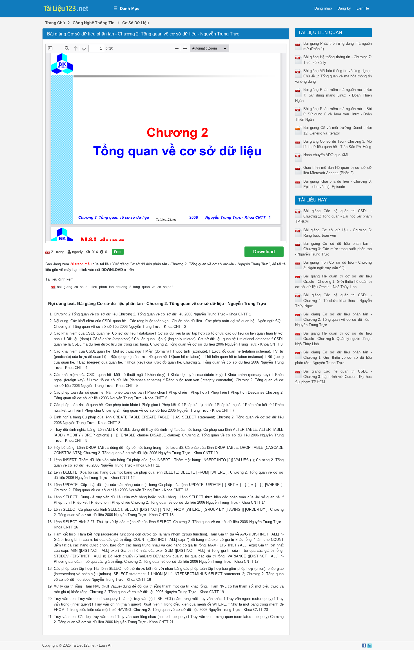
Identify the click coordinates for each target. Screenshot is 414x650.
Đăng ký (344, 8)
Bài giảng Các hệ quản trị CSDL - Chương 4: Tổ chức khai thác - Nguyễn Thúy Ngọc (333, 300)
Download (264, 251)
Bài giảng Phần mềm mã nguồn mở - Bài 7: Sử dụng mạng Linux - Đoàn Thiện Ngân (333, 95)
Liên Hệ (363, 8)
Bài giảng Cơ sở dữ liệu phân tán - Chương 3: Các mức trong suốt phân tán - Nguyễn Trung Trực (333, 248)
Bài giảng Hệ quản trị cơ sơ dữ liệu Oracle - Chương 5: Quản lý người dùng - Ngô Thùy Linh (333, 338)
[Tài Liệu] (75, 8)
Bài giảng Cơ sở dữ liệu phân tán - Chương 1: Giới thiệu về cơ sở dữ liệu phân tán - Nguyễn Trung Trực (333, 357)
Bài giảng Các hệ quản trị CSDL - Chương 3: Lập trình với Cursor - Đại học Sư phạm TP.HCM (333, 376)
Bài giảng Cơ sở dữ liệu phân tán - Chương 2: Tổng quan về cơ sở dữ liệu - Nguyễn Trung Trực (333, 319)
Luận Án (105, 645)
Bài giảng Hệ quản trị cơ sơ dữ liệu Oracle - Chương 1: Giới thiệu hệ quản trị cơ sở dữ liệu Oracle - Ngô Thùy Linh (333, 281)
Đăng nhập (323, 8)
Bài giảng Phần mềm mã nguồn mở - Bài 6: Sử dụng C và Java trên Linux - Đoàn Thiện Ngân (333, 114)
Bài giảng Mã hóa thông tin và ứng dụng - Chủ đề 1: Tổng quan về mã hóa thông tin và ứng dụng (333, 76)
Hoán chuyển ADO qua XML (326, 155)
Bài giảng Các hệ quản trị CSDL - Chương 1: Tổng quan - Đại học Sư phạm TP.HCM (333, 216)
